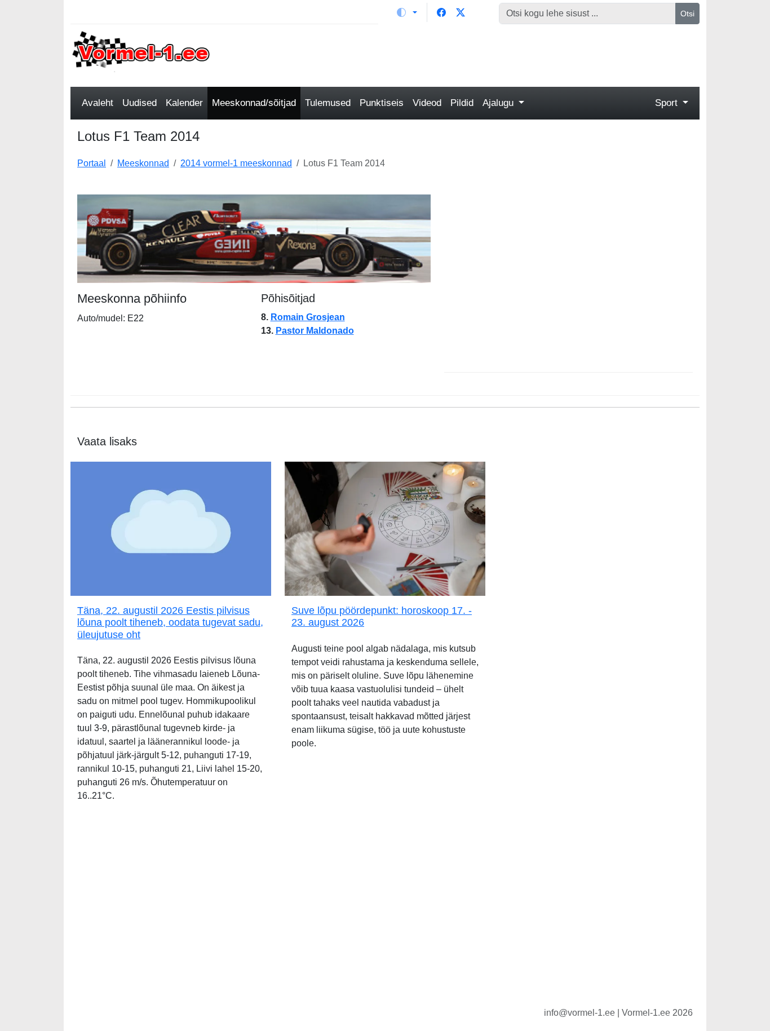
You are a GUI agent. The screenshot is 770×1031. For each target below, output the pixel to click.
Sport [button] (667, 103)
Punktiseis (382, 103)
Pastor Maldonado (315, 330)
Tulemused (328, 103)
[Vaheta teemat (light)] (407, 12)
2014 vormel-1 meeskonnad (236, 163)
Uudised (139, 103)
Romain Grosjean (308, 317)
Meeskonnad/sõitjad (254, 103)
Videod (427, 103)
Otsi (687, 13)
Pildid (461, 103)
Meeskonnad (143, 163)
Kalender (184, 103)
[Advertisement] (465, 54)
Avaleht (97, 103)
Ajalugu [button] (499, 103)
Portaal (91, 163)
